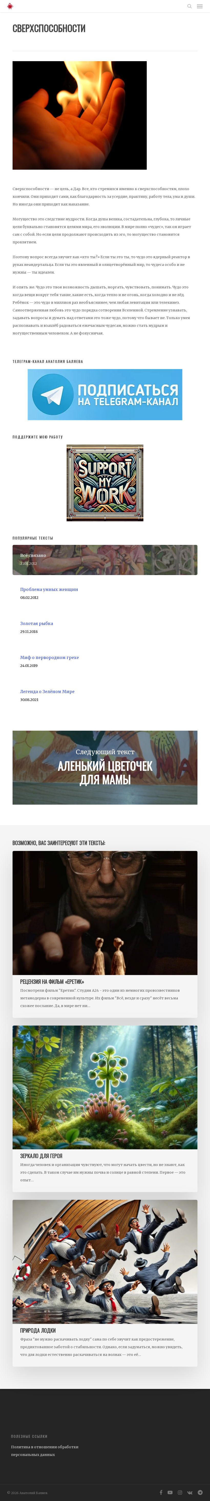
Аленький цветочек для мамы (105, 768)
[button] (200, 6)
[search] (189, 6)
